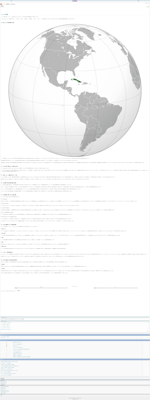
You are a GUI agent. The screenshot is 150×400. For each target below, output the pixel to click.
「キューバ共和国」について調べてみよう (5, 337)
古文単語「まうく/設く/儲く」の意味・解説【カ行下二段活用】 (7, 364)
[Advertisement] (75, 10)
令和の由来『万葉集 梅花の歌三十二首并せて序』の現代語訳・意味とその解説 (9, 361)
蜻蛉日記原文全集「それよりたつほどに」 (17, 342)
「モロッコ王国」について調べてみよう (17, 350)
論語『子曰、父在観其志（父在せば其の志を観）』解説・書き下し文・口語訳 (9, 370)
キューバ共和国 (3, 16)
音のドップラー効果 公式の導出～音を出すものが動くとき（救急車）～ (8, 373)
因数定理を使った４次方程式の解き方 (17, 355)
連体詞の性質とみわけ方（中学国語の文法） (17, 353)
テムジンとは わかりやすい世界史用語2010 (18, 347)
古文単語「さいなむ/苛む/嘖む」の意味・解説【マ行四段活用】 (7, 367)
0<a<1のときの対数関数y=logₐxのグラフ (17, 352)
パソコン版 (76, 399)
